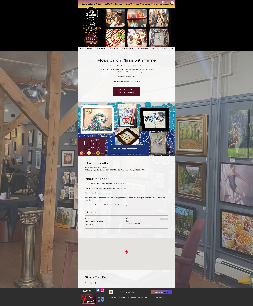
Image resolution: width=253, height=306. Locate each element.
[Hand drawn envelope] (89, 299)
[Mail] (99, 299)
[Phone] (102, 299)
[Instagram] (102, 290)
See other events (126, 92)
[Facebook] (98, 290)
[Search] (173, 26)
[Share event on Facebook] (86, 283)
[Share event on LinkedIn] (95, 283)
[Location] (111, 292)
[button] (172, 2)
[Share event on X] (91, 283)
